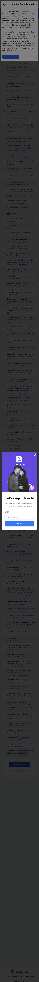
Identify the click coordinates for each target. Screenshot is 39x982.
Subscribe (19, 524)
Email (7, 512)
